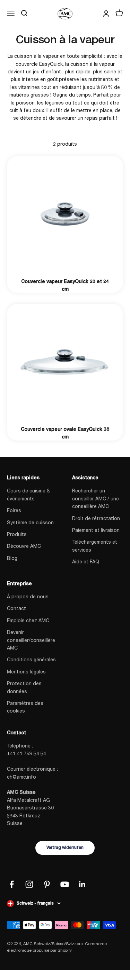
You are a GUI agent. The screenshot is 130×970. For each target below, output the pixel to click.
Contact (16, 608)
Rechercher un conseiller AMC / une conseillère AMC (95, 498)
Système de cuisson (30, 522)
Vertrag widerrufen (65, 847)
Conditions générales (31, 659)
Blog (12, 558)
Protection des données (24, 687)
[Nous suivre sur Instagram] (29, 884)
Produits (17, 534)
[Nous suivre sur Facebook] (11, 884)
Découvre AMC (24, 546)
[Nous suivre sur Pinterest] (47, 884)
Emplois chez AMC (28, 620)
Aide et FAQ (85, 561)
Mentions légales (26, 671)
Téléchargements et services (94, 545)
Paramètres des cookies (25, 707)
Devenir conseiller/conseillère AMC (31, 640)
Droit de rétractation (96, 518)
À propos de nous (28, 596)
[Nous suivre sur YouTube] (64, 884)
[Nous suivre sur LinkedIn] (82, 884)
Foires (14, 510)
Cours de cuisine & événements (28, 494)
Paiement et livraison (96, 530)
